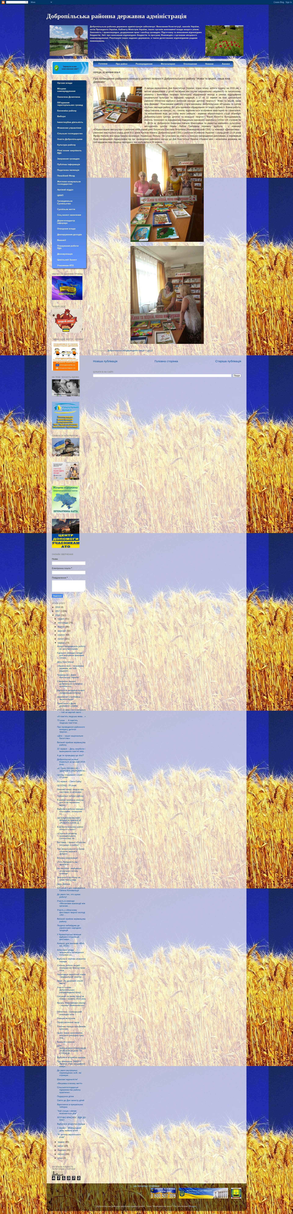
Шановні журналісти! (67, 1079)
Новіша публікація (105, 361)
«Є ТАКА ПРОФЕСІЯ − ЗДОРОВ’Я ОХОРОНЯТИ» (71, 769)
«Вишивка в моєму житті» (69, 1083)
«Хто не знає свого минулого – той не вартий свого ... (71, 711)
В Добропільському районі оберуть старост (70, 828)
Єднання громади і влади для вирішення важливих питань (70, 655)
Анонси (226, 64)
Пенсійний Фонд (66, 176)
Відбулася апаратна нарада (71, 1057)
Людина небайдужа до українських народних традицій (69, 928)
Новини (209, 64)
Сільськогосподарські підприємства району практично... (69, 1089)
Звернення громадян (68, 159)
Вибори (61, 116)
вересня (62, 631)
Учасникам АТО (65, 265)
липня (61, 639)
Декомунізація (64, 254)
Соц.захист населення (69, 215)
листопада (63, 623)
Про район (121, 64)
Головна (102, 64)
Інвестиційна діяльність (70, 122)
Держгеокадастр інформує (66, 221)
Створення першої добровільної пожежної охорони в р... (69, 683)
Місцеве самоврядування (66, 90)
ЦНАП (60, 195)
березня (62, 1150)
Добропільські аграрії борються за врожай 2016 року (71, 761)
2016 (58, 615)
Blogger (192, 1206)
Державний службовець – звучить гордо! (69, 698)
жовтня (61, 627)
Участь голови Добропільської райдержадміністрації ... (70, 989)
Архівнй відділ (65, 190)
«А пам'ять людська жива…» (71, 716)
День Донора (63, 884)
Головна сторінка (166, 361)
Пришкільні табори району (70, 796)
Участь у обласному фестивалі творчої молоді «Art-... (71, 912)
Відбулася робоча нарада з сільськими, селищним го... (70, 811)
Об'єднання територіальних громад (70, 103)
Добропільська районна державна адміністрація (117, 15)
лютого (61, 1154)
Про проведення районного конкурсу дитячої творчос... (71, 729)
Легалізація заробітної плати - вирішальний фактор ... (71, 975)
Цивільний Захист (67, 260)
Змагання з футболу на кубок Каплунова (68, 878)
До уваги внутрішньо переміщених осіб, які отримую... (69, 1072)
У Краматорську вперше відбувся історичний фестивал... (69, 937)
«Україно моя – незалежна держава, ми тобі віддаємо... (70, 668)
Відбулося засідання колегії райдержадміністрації (71, 691)
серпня (61, 635)
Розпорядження (144, 64)
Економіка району (66, 111)
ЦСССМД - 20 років (66, 785)
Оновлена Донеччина (68, 97)
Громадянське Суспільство (64, 202)
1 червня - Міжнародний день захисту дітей (69, 1129)
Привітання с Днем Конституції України (68, 676)
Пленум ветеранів (66, 1018)
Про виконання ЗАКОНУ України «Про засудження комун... (71, 1063)
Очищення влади (66, 229)
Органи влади (64, 83)
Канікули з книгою (66, 1042)
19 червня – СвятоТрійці (69, 781)
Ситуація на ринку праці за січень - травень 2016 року (71, 997)
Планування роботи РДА (68, 247)
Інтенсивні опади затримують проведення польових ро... (70, 952)
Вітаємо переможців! (67, 858)
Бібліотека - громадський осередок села (69, 1013)
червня (61, 643)
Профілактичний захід (68, 1022)
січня (60, 1158)
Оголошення (190, 64)
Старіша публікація (228, 361)
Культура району (66, 145)
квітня (61, 1146)
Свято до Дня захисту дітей (70, 1100)
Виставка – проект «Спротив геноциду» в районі (71, 843)
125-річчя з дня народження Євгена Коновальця (71, 889)
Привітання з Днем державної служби (67, 704)
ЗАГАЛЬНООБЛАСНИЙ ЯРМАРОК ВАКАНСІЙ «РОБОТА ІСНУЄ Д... (69, 820)
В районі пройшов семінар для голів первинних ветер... (70, 802)
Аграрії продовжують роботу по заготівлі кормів (71, 647)
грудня (61, 619)
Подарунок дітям (65, 1096)
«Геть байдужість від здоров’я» (67, 863)
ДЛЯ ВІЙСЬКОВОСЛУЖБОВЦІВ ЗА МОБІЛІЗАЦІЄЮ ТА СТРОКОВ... (71, 1050)
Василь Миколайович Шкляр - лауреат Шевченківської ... (71, 1005)
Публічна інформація (68, 164)
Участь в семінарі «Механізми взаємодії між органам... (71, 903)
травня (61, 1142)
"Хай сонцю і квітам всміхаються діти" (67, 1112)
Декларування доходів (69, 234)
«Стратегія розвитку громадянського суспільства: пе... (67, 836)
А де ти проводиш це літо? (70, 755)
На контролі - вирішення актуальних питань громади (69, 870)
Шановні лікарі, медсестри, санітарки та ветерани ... (70, 790)
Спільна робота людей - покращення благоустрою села (71, 967)
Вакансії (61, 240)
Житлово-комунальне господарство (69, 182)
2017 (58, 611)
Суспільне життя (66, 209)
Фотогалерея (168, 64)
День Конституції (65, 662)
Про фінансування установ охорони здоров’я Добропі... (70, 851)
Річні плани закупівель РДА (69, 151)
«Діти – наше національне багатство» (70, 737)
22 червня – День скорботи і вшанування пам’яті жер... (71, 750)
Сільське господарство (70, 133)
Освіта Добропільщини (69, 139)
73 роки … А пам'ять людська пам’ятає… (68, 721)
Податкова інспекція (68, 170)
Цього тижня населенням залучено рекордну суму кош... (70, 1035)
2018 (58, 607)
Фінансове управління (69, 128)
